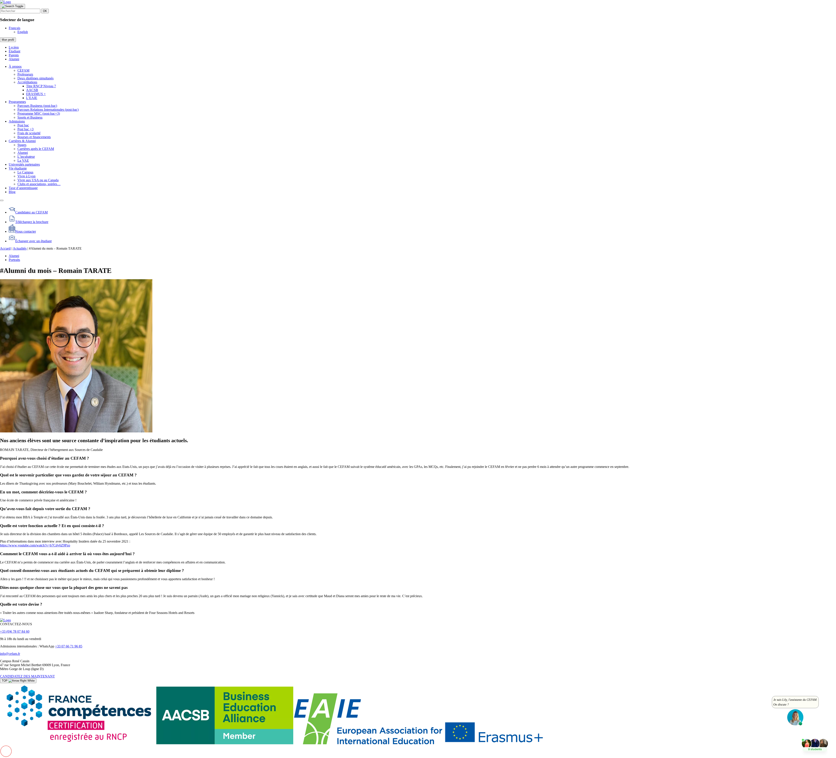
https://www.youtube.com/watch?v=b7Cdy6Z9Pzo (35, 545)
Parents (14, 55)
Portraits (14, 260)
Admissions (17, 121)
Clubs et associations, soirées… (39, 184)
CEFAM (23, 70)
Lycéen (14, 47)
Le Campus (25, 172)
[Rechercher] (12, 6)
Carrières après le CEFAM (35, 149)
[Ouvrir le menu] (1, 200)
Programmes (17, 102)
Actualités (20, 248)
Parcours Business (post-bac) (37, 106)
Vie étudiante (18, 168)
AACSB (32, 90)
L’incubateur (26, 156)
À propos (15, 66)
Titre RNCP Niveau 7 (41, 86)
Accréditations (27, 82)
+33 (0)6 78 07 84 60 (14, 631)
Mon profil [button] (8, 39)
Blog (12, 192)
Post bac (23, 125)
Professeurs (25, 74)
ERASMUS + (36, 94)
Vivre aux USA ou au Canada (38, 180)
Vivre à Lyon (26, 176)
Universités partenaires (24, 164)
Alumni (14, 59)
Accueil (5, 248)
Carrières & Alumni (22, 141)
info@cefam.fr (10, 653)
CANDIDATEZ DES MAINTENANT (27, 676)
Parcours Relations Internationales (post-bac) (48, 109)
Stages (21, 145)
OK (45, 11)
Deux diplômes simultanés (35, 78)
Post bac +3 (25, 129)
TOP (5, 680)
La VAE (23, 160)
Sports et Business (29, 117)
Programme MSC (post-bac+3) (38, 113)
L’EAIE (31, 98)
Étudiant (14, 51)
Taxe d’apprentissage (23, 188)
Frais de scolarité (28, 133)
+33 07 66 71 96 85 (68, 646)
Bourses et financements (34, 137)
